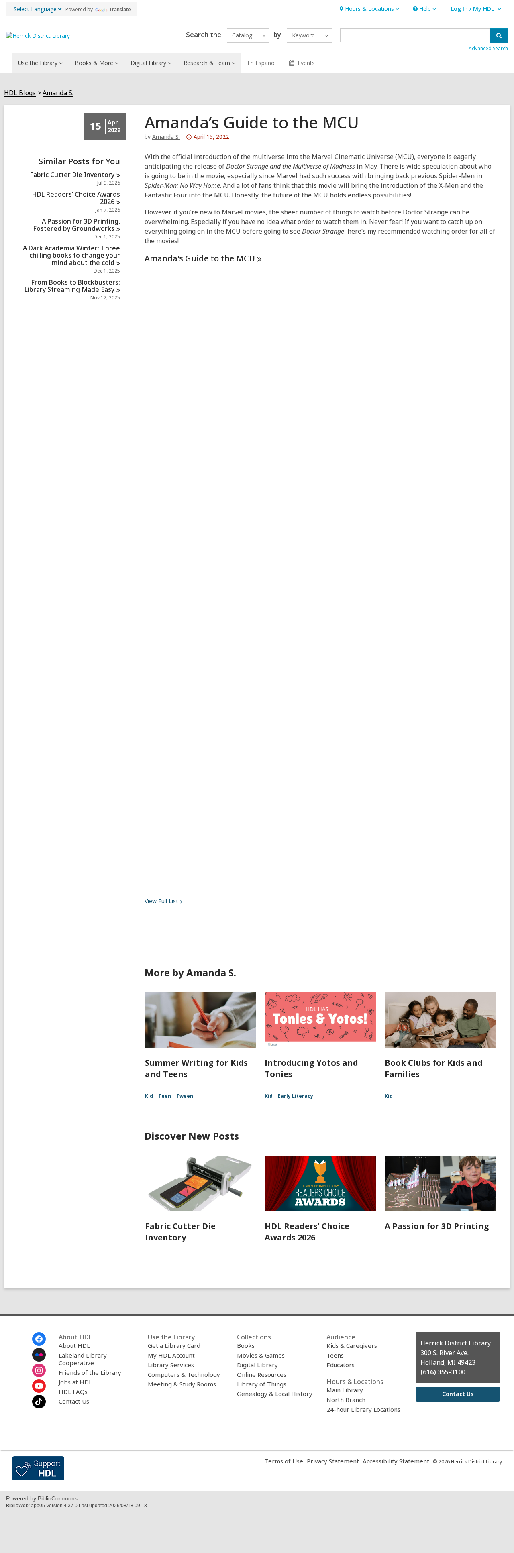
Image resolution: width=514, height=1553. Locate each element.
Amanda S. (58, 93)
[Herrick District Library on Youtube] (39, 1386)
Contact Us (74, 1401)
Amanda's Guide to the (200, 258)
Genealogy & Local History (274, 1394)
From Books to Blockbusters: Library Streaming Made (72, 286)
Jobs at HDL (75, 1382)
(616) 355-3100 (442, 1372)
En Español (261, 63)
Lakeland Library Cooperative (83, 1359)
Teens (335, 1355)
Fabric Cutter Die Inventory (180, 1232)
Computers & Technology (184, 1374)
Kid (149, 1096)
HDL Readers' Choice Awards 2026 (307, 1232)
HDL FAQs (73, 1392)
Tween (184, 1096)
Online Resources (261, 1374)
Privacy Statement (333, 1461)
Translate (120, 9)
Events (306, 63)
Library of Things (261, 1384)
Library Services (171, 1365)
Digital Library (257, 1365)
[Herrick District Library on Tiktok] (39, 1401)
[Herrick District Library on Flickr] (39, 1355)
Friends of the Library (90, 1372)
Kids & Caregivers (351, 1345)
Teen (164, 1096)
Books (246, 1345)
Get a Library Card (174, 1345)
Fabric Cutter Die (72, 174)
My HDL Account (171, 1355)
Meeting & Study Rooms (182, 1384)
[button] (368, 9)
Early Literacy (295, 1096)
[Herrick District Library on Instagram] (39, 1370)
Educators (340, 1365)
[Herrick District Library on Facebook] (39, 1339)
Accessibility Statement (396, 1461)
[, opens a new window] (38, 1478)
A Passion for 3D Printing (437, 1226)
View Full (161, 901)
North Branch (345, 1400)
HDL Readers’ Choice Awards (76, 198)
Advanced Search (488, 48)
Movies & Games (261, 1355)
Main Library (344, 1390)
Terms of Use (284, 1461)
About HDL (74, 1345)
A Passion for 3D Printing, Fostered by (76, 225)
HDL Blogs (20, 93)
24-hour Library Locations (363, 1409)
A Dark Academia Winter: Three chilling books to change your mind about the (71, 255)
